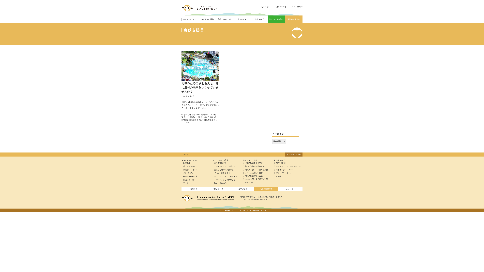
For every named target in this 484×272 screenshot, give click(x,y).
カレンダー (290, 189)
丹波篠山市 (212, 117)
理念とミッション (190, 166)
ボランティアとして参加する (225, 176)
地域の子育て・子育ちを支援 (256, 170)
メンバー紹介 (188, 173)
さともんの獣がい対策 (254, 173)
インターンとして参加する (224, 180)
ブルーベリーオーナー (285, 173)
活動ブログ (259, 19)
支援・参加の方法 (225, 19)
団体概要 (186, 163)
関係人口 (193, 117)
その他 (213, 115)
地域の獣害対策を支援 (254, 163)
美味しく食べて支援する (224, 170)
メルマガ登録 (297, 7)
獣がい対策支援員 (206, 120)
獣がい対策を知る (276, 19)
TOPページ (186, 154)
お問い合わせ (281, 7)
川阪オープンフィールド (285, 170)
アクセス (186, 183)
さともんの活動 (207, 19)
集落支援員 (193, 120)
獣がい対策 (242, 19)
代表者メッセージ (190, 170)
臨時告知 (204, 115)
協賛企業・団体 (189, 180)
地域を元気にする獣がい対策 (256, 179)
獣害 (187, 123)
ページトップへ (295, 154)
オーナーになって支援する (224, 166)
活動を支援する (294, 19)
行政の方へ (249, 182)
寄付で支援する (220, 163)
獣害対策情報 (281, 163)
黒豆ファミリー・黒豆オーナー (288, 166)
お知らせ (264, 7)
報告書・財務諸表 (190, 176)
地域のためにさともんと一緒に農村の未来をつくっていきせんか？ (200, 87)
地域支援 (185, 120)
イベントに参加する (222, 173)
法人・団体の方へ (221, 183)
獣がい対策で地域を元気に (255, 166)
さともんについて (190, 19)
